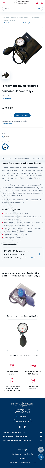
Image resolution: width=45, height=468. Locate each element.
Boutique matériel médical (15, 436)
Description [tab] (6, 158)
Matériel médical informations (17, 440)
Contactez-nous (21, 421)
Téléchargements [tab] (22, 158)
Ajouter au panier (22, 115)
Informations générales (14, 432)
